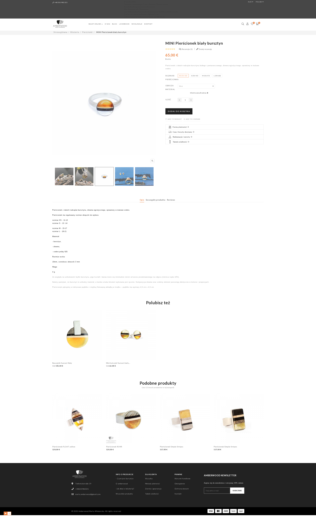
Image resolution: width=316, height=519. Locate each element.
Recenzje (186, 49)
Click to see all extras (198, 93)
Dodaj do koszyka (179, 111)
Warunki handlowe (182, 478)
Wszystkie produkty (124, 494)
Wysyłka (149, 478)
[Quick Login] (246, 24)
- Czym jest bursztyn (125, 478)
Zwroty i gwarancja (153, 489)
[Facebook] (205, 497)
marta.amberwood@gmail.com (88, 494)
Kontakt (178, 494)
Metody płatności (152, 484)
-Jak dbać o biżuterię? (125, 489)
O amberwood (122, 484)
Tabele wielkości (152, 494)
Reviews (171, 200)
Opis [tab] (142, 200)
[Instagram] (209, 497)
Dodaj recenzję (205, 49)
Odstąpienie (180, 484)
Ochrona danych (182, 489)
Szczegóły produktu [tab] (155, 200)
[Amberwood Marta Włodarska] (79, 475)
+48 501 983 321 (61, 2)
